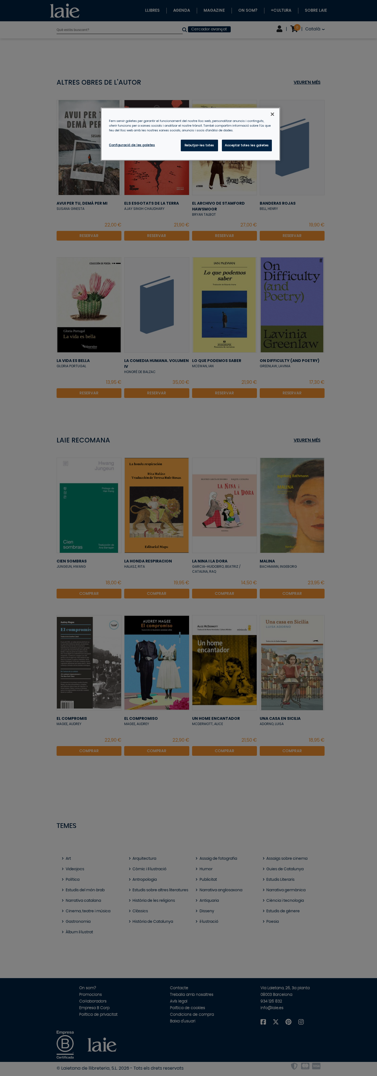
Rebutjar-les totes (199, 145)
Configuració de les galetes (132, 145)
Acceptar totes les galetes (247, 145)
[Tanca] (272, 114)
